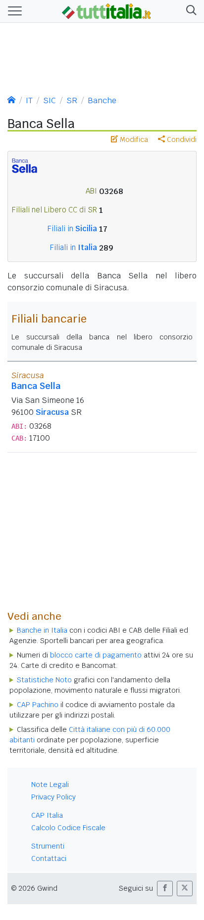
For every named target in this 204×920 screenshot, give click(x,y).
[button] (189, 11)
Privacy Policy (53, 796)
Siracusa (52, 412)
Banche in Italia (42, 630)
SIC (49, 100)
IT (29, 100)
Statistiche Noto (44, 679)
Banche (102, 100)
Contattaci (48, 858)
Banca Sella (35, 386)
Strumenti (47, 846)
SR (71, 100)
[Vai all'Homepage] (106, 10)
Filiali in (72, 228)
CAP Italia (47, 815)
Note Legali (50, 784)
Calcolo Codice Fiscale (68, 827)
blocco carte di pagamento (96, 655)
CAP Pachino (37, 704)
